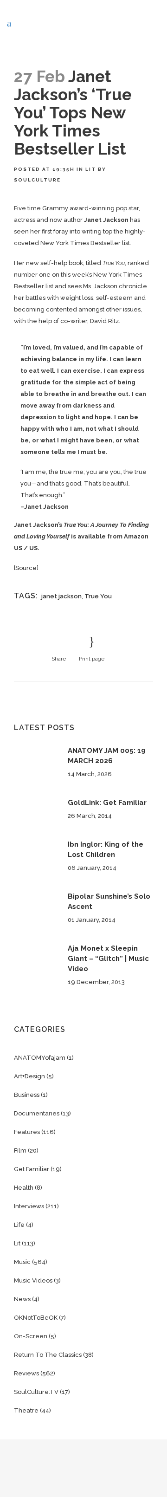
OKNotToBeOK (36, 1317)
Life (19, 1224)
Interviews (29, 1206)
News (22, 1299)
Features (27, 1131)
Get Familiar (31, 1169)
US (18, 547)
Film (20, 1150)
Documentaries (36, 1113)
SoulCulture (37, 179)
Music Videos (33, 1280)
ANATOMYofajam (39, 1057)
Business (26, 1094)
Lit (90, 169)
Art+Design (29, 1076)
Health (23, 1187)
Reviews (26, 1373)
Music (22, 1261)
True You (98, 596)
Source (26, 567)
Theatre (26, 1410)
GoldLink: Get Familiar (107, 802)
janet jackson (61, 596)
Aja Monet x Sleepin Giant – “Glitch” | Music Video (108, 958)
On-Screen (30, 1336)
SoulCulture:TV (36, 1391)
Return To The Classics (48, 1354)
